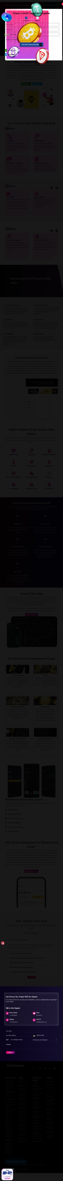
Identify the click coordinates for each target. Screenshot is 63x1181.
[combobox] (5, 34)
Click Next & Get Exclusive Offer (30, 44)
